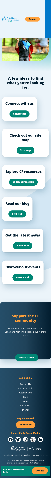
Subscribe (26, 424)
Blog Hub (17, 213)
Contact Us (25, 384)
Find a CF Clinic (25, 388)
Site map (25, 150)
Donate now (26, 357)
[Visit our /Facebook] (11, 439)
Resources (25, 405)
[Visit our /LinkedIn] (40, 439)
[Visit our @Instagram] (26, 439)
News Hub (22, 245)
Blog (25, 396)
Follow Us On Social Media (25, 433)
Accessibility (8, 455)
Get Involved (25, 392)
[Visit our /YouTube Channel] (33, 439)
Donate (32, 19)
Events (25, 409)
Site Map (44, 455)
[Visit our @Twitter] (18, 439)
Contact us (19, 113)
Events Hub (23, 277)
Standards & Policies (23, 455)
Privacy (36, 455)
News (25, 401)
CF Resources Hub (23, 181)
